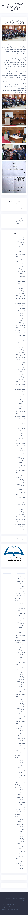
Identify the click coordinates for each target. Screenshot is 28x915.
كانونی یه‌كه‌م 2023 (20, 298)
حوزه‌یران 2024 (21, 283)
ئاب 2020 (22, 394)
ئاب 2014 (22, 529)
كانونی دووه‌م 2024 (20, 296)
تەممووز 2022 (21, 340)
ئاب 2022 (22, 337)
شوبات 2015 (22, 514)
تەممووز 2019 (21, 426)
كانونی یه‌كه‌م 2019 (20, 413)
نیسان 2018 (22, 463)
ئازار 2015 (22, 512)
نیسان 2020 (22, 404)
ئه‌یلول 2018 (22, 450)
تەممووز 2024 (21, 281)
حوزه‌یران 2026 (21, 242)
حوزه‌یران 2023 (21, 313)
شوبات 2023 (22, 323)
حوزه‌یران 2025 (21, 271)
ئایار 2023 (22, 315)
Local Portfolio (5, 904)
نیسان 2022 (22, 347)
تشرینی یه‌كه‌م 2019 (20, 418)
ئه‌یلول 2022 (22, 335)
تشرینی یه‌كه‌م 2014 (20, 524)
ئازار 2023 (22, 320)
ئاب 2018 (22, 453)
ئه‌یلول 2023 (22, 305)
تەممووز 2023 (21, 310)
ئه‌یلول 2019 (22, 421)
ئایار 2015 (22, 507)
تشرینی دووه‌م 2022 (20, 330)
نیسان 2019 (22, 433)
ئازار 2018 (22, 465)
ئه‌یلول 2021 (22, 362)
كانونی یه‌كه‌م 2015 (20, 494)
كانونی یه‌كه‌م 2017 (20, 472)
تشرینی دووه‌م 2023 (20, 301)
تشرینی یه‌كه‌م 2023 (20, 303)
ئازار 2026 (22, 249)
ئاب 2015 (22, 499)
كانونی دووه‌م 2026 (20, 254)
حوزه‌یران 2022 (21, 342)
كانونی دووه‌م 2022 (20, 355)
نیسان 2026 (22, 247)
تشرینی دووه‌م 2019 (20, 416)
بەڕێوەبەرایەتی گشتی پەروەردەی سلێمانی (15, 6)
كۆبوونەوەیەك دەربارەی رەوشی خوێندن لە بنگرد (10, 204)
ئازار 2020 (22, 406)
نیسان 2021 (22, 374)
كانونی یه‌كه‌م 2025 (20, 256)
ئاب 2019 (22, 423)
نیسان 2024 (22, 288)
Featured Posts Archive (16, 904)
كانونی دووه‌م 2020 (20, 411)
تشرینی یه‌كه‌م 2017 (20, 477)
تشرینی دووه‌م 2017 (20, 475)
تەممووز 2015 (21, 502)
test (7, 907)
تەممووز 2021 (21, 367)
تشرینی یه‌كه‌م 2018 (20, 448)
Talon (23, 898)
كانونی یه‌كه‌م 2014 (20, 519)
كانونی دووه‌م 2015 (20, 517)
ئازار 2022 (22, 350)
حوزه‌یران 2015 (21, 504)
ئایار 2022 (22, 345)
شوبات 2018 (22, 467)
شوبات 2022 (22, 352)
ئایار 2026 (22, 244)
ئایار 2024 (22, 286)
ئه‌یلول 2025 (22, 264)
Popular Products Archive (16, 907)
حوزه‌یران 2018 (21, 458)
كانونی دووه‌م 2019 (20, 440)
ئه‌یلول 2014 (22, 526)
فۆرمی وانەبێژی (14, 909)
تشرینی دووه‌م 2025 (20, 259)
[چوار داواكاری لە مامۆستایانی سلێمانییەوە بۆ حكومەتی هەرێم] (14, 33)
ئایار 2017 (22, 487)
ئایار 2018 (22, 460)
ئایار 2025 (22, 274)
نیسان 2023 (22, 318)
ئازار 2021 (22, 377)
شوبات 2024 (22, 293)
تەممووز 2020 (21, 396)
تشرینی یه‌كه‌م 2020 (20, 389)
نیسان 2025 (22, 276)
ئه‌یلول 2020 (22, 391)
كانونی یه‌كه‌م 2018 (20, 443)
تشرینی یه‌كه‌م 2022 (20, 332)
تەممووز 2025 (21, 269)
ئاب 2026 (22, 237)
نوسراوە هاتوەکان (20, 223)
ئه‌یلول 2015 (22, 497)
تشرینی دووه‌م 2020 (20, 386)
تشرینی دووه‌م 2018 (20, 445)
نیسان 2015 (22, 509)
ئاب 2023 (22, 308)
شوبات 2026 (22, 251)
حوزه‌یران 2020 (21, 399)
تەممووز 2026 (21, 239)
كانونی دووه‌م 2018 (20, 470)
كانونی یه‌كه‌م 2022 (20, 328)
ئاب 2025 (22, 266)
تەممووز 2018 (21, 455)
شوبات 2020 (22, 409)
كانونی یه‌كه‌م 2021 (20, 357)
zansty (3, 907)
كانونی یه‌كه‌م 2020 (20, 384)
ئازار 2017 (22, 492)
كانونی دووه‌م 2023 (20, 325)
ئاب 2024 (22, 278)
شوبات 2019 (22, 438)
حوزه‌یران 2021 (21, 369)
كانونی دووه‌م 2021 (20, 382)
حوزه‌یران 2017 (21, 485)
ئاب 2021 (22, 364)
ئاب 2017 (22, 480)
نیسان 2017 (22, 490)
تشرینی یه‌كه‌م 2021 (20, 359)
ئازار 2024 (22, 291)
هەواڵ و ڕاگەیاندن (20, 221)
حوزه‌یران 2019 (21, 428)
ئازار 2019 (22, 436)
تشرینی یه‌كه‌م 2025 (20, 261)
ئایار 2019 (22, 431)
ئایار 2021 (22, 372)
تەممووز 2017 (21, 482)
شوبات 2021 (22, 379)
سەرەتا (23, 218)
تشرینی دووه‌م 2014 (20, 521)
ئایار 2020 (22, 401)
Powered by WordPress (10, 898)
